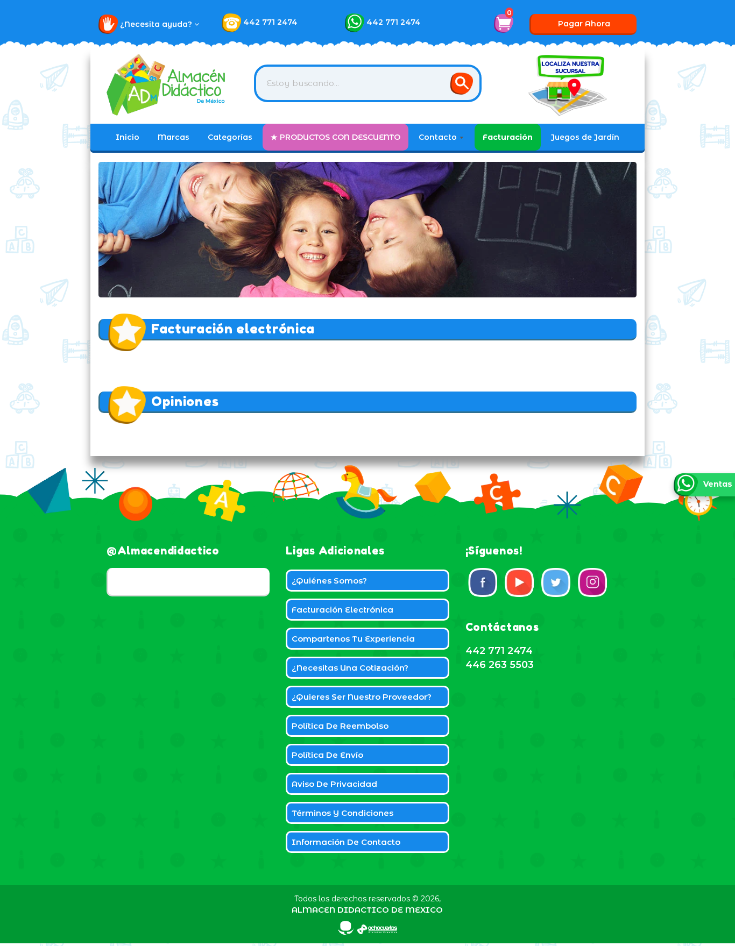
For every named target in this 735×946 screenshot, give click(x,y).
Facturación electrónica (342, 609)
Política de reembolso (340, 726)
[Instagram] (592, 582)
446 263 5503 (499, 665)
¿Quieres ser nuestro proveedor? (362, 697)
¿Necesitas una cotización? (350, 668)
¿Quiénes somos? (329, 580)
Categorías (230, 137)
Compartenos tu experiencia (353, 639)
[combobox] (368, 83)
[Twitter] (555, 582)
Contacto (439, 137)
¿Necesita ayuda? (157, 24)
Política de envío (327, 755)
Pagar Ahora (584, 24)
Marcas (173, 137)
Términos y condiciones (342, 813)
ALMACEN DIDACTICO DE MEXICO (367, 910)
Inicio (127, 137)
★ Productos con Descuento (335, 137)
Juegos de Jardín (585, 137)
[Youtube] (519, 582)
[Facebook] (482, 582)
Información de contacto (346, 842)
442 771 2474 (270, 22)
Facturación (508, 137)
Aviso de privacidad (334, 784)
